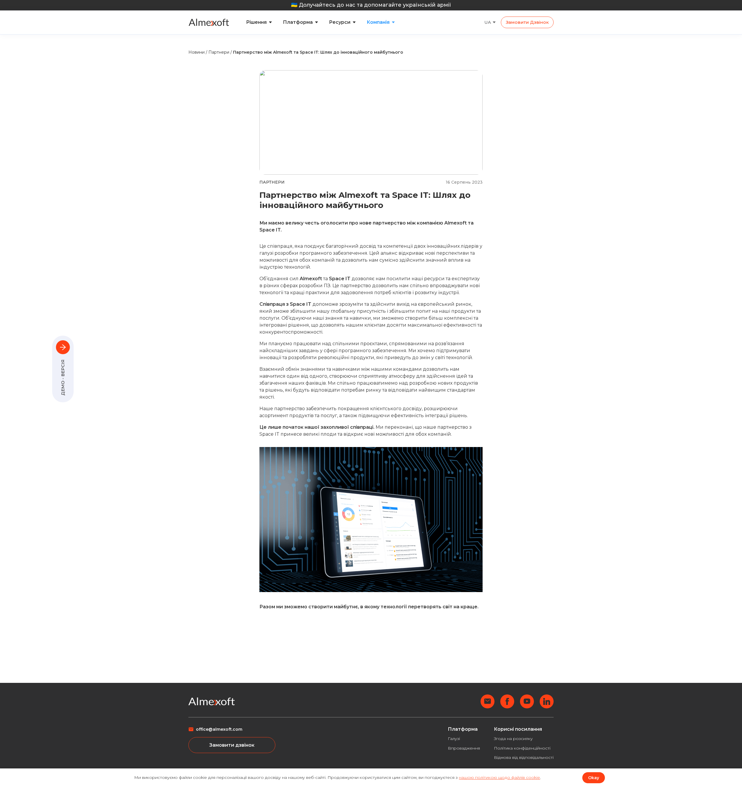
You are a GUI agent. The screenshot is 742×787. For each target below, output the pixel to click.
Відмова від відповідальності (524, 757)
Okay (593, 777)
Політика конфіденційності (522, 748)
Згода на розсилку (513, 738)
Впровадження (464, 748)
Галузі (454, 738)
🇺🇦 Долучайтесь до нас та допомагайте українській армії (371, 5)
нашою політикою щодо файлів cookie (499, 777)
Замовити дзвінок (527, 22)
